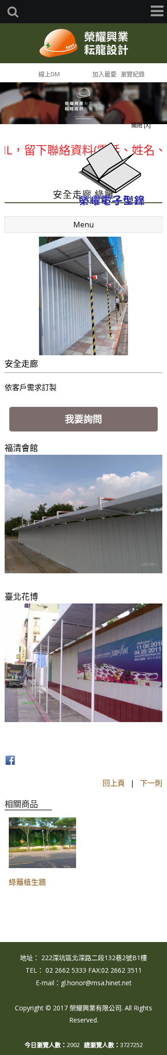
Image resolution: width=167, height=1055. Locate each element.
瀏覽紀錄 (133, 74)
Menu (83, 224)
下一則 (151, 783)
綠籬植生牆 (27, 882)
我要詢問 (83, 419)
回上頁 (114, 783)
